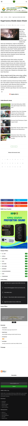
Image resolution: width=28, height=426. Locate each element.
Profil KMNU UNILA (8, 292)
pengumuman (5, 276)
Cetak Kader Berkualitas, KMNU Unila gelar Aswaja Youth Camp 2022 (18, 105)
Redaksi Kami (4, 418)
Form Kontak (4, 413)
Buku (3, 261)
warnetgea (4, 341)
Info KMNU (4, 263)
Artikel (18, 25)
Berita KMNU (4, 258)
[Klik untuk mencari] (26, 1)
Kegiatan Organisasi (6, 271)
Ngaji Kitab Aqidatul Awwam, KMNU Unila (12, 301)
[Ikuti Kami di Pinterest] (20, 203)
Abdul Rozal (4, 332)
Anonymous (4, 327)
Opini (3, 273)
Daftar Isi (3, 412)
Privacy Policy (4, 405)
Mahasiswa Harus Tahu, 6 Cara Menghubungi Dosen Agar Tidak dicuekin (18, 136)
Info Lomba (4, 266)
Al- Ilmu (15, 25)
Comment (23, 25)
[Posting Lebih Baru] (12, 146)
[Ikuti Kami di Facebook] (7, 200)
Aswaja (3, 256)
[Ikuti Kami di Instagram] (7, 206)
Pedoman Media (5, 404)
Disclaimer (4, 401)
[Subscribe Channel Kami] (7, 203)
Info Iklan (3, 416)
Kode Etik (3, 402)
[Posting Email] (2, 91)
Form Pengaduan (5, 415)
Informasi (4, 268)
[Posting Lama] (15, 146)
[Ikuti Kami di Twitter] (20, 200)
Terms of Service (5, 407)
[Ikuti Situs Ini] (20, 206)
